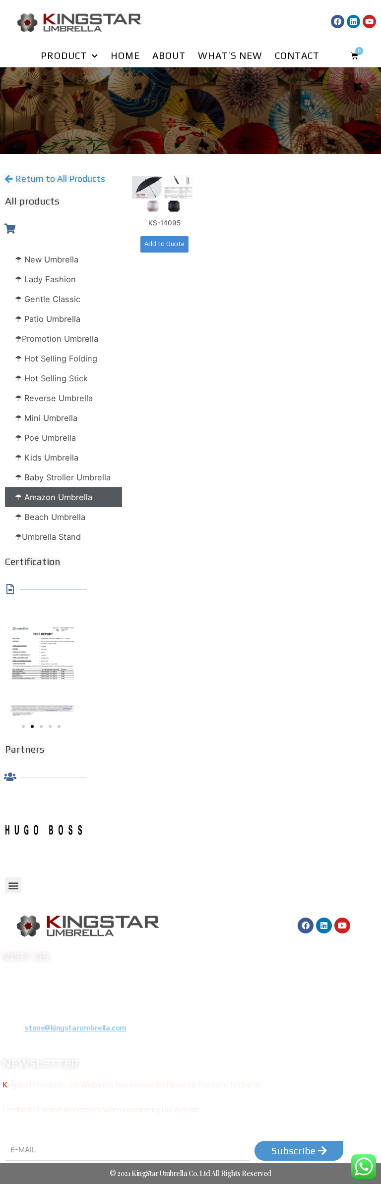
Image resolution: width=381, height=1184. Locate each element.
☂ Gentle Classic (47, 299)
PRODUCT (64, 55)
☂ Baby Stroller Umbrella (63, 477)
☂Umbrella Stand (48, 537)
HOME (125, 55)
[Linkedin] (353, 21)
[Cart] (354, 56)
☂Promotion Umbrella (56, 339)
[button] (55, 179)
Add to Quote (164, 244)
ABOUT (169, 55)
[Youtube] (369, 21)
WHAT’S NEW (230, 55)
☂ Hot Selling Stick (51, 378)
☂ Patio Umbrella (47, 319)
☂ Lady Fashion (45, 279)
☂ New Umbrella (46, 259)
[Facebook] (337, 21)
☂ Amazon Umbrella (53, 497)
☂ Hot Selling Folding (56, 358)
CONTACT (297, 55)
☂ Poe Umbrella (45, 438)
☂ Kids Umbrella (46, 458)
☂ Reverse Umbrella (54, 398)
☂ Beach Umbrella (50, 517)
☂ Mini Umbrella (46, 418)
